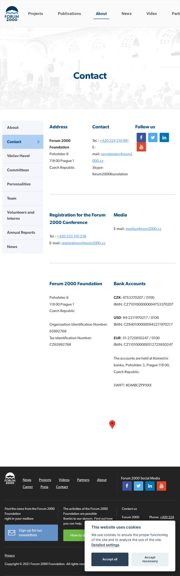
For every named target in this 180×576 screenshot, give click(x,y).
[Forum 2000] (12, 13)
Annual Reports (21, 232)
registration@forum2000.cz (83, 243)
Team (11, 198)
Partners (83, 480)
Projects (35, 13)
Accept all (109, 559)
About (101, 13)
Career (28, 487)
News (127, 13)
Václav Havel (18, 155)
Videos (64, 480)
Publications (69, 13)
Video (151, 13)
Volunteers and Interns (20, 215)
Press (44, 487)
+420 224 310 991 (114, 140)
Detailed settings (105, 545)
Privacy (10, 555)
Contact (14, 141)
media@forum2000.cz (143, 229)
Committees (18, 170)
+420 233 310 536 (71, 236)
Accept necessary (150, 559)
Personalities (19, 184)
